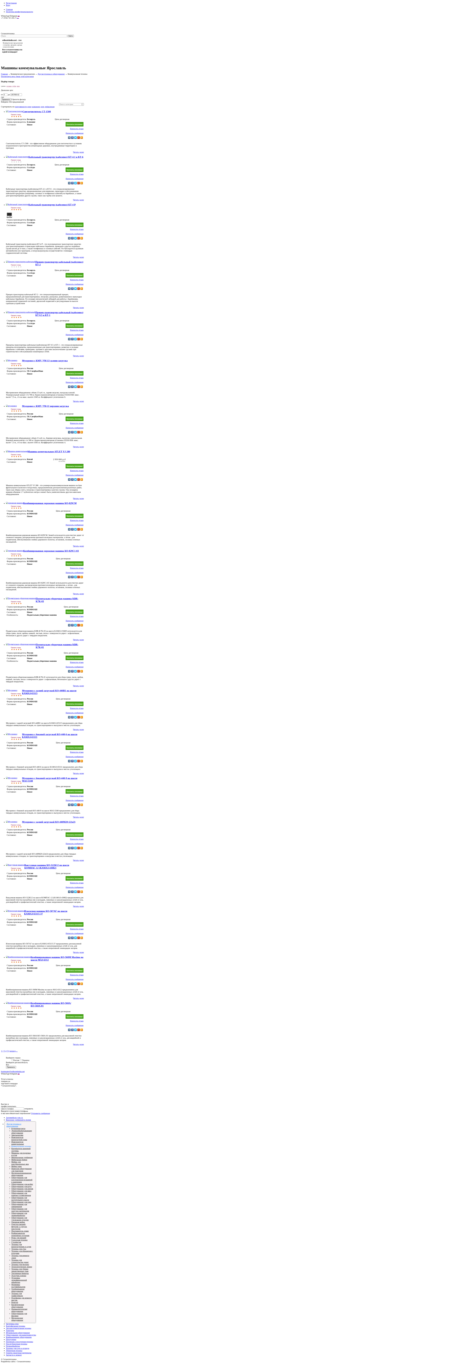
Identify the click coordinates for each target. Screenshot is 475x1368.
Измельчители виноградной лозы (19, 1138)
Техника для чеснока (20, 1264)
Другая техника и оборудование (51, 74)
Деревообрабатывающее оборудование (21, 1132)
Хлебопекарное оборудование (17, 1290)
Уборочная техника (14, 1351)
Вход (8, 5)
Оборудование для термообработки (19, 1214)
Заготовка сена (12, 1324)
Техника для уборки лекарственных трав (19, 1270)
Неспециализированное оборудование (21, 1174)
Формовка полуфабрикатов (18, 1286)
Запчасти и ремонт (14, 1355)
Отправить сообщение (40, 1113)
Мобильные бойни (19, 1160)
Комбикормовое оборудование (19, 1337)
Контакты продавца (74, 124)
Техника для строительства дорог (20, 1261)
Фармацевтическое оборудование (19, 1310)
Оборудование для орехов (22, 1189)
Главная (9, 9)
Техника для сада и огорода (17, 1348)
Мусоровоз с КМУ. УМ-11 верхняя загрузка (45, 406)
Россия (16, 1060)
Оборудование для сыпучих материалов (20, 1210)
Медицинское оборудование (17, 1319)
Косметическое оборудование (17, 1306)
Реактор (14, 1302)
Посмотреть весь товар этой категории (17, 76)
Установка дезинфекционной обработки (19, 1280)
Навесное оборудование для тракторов (21, 1170)
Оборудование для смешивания (19, 1205)
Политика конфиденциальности (19, 12)
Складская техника (19, 1240)
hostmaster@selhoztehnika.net (10, 20)
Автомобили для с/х (14, 1118)
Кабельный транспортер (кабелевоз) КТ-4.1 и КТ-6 (55, 157)
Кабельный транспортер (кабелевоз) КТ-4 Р (52, 204)
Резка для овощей (18, 1238)
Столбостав (16, 1242)
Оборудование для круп (21, 1186)
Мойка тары (16, 1166)
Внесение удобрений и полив (18, 1120)
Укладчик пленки (18, 1276)
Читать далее (78, 152)
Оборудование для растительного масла (20, 1199)
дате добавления (47, 107)
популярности (21, 107)
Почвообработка (13, 1346)
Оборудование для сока (21, 1202)
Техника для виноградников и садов (21, 1245)
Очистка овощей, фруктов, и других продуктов (19, 1226)
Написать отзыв (76, 129)
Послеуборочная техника (16, 1344)
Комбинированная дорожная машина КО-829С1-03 (51, 551)
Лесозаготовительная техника (18, 1328)
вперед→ (14, 1051)
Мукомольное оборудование (18, 1333)
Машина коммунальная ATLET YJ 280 (49, 451)
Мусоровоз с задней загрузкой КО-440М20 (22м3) (48, 822)
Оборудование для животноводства (21, 1335)
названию (36, 107)
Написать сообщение (74, 133)
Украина (25, 1060)
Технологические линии (21, 1267)
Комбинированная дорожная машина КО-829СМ (50, 503)
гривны (3, 86)
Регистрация (11, 3)
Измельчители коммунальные (17, 1143)
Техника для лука (18, 1249)
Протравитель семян (20, 1231)
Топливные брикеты (20, 1273)
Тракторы (10, 1330)
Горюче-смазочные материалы (18, 1353)
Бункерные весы (18, 1128)
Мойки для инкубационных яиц (20, 1163)
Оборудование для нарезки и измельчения (21, 1194)
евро (18, 86)
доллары (9, 86)
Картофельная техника (15, 1326)
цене (29, 107)
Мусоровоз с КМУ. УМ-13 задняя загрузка (45, 360)
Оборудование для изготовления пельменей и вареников (21, 1179)
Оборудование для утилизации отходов (20, 1219)
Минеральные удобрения (22, 1157)
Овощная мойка (18, 1222)
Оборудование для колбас (22, 1184)
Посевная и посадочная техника (19, 1342)
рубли (14, 86)
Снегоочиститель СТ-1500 (37, 111)
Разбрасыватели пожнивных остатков (20, 1234)
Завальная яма (17, 1135)
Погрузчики (11, 1339)
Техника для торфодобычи (17, 1294)
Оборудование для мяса (21, 1191)
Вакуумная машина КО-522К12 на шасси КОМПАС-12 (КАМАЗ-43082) (46, 866)
